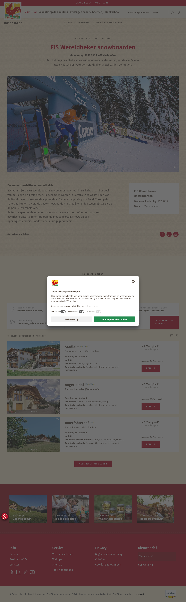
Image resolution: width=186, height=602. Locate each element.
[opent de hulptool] (4, 516)
